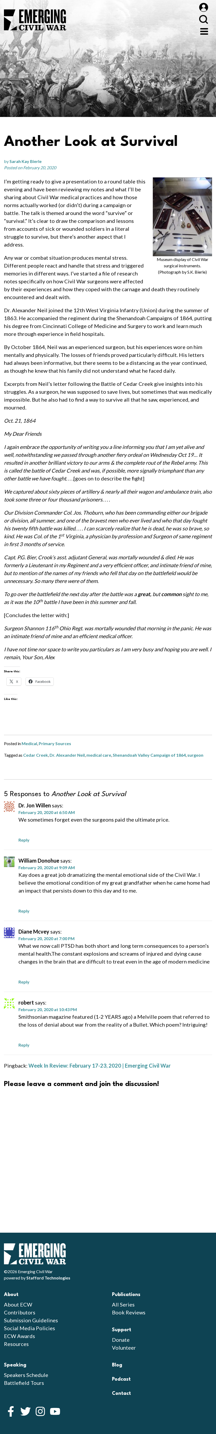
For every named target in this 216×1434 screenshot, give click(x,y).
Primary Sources (55, 743)
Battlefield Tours (24, 1383)
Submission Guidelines (31, 1320)
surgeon (195, 754)
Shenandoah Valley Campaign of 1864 (149, 754)
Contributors (19, 1312)
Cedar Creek (35, 754)
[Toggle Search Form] (203, 19)
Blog (117, 1365)
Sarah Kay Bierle (25, 161)
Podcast (121, 1379)
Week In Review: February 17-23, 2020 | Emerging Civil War (99, 1065)
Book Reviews (128, 1312)
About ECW (18, 1304)
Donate (121, 1339)
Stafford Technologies (48, 1277)
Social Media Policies (29, 1328)
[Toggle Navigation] (204, 31)
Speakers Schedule (26, 1375)
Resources (16, 1344)
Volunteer (124, 1347)
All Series (123, 1304)
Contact (121, 1393)
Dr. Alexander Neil (67, 754)
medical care (98, 754)
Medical (29, 743)
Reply (24, 839)
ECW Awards (19, 1336)
